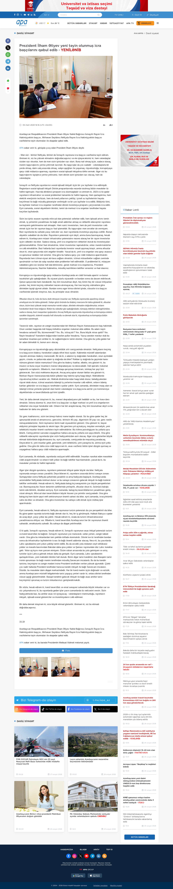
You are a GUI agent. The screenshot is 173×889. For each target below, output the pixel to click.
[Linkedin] (31, 15)
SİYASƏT (93, 23)
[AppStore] (95, 875)
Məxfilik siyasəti (116, 885)
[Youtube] (25, 15)
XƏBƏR (103, 23)
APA (21, 148)
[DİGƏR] (156, 23)
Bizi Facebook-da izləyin (80, 709)
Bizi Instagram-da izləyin (28, 709)
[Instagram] (18, 15)
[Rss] (34, 15)
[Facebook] (14, 15)
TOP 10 (109, 849)
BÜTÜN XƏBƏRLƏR (76, 23)
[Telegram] (28, 15)
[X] (21, 15)
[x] (80, 856)
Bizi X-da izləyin (104, 709)
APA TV (130, 23)
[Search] (99, 15)
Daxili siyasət (152, 33)
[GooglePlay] (78, 875)
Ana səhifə (138, 33)
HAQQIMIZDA (67, 849)
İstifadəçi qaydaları (100, 885)
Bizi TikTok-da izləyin (54, 709)
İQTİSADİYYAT (117, 23)
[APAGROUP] (86, 869)
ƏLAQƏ (83, 849)
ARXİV (96, 849)
